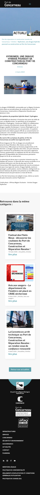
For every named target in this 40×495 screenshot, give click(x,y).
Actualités (22, 252)
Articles (20, 67)
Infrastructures (9, 431)
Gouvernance (8, 444)
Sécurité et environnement (13, 441)
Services (6, 434)
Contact (6, 450)
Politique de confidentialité (14, 470)
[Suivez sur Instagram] (7, 460)
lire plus (12, 254)
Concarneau (7, 438)
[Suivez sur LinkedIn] (3, 460)
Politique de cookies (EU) (12, 478)
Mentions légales (9, 467)
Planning (6, 453)
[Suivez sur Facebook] (10, 460)
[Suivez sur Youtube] (14, 460)
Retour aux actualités (20, 369)
